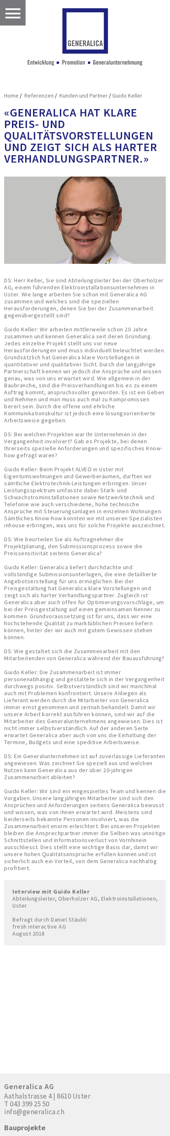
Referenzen (38, 95)
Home (11, 95)
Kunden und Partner (83, 95)
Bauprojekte (24, 1127)
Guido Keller (127, 95)
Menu (13, 13)
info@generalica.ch (34, 1111)
